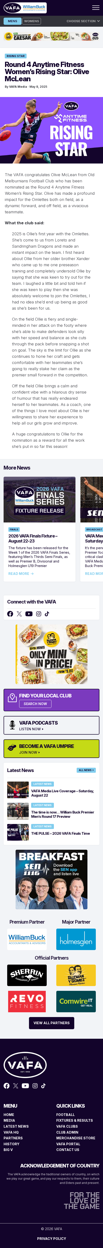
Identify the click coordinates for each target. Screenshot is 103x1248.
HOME (9, 1115)
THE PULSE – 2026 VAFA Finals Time (60, 833)
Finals (14, 529)
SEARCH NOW (35, 704)
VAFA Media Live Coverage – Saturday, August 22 (62, 793)
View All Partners (52, 1023)
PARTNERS (13, 1138)
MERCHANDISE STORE (75, 1138)
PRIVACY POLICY (51, 1239)
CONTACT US (67, 1150)
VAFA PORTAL (68, 1144)
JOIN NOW (28, 752)
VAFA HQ (11, 1132)
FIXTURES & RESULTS (74, 1120)
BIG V (8, 1150)
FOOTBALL (65, 1115)
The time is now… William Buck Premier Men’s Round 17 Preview (62, 814)
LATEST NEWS (16, 1126)
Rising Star (16, 56)
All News (85, 770)
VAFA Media (18, 86)
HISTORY (11, 1144)
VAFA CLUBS (67, 1126)
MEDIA (9, 1120)
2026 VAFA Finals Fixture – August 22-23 (32, 538)
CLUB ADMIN (67, 1132)
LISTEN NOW (30, 729)
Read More (18, 574)
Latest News (43, 784)
